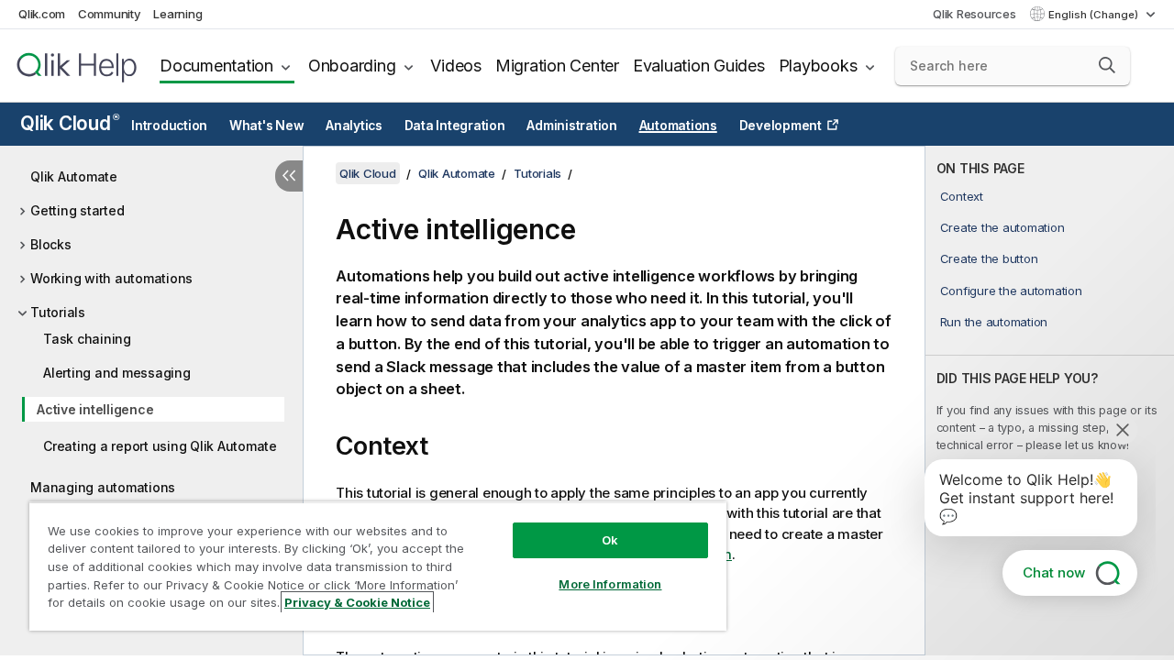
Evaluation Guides (699, 65)
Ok (610, 540)
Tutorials (57, 312)
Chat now (1054, 572)
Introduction (169, 125)
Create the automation (1002, 227)
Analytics (354, 125)
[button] (1107, 65)
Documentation (216, 65)
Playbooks (818, 65)
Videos (456, 65)
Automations (678, 125)
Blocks (51, 244)
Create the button (989, 258)
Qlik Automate (73, 176)
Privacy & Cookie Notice (357, 602)
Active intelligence (95, 409)
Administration (571, 125)
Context (961, 196)
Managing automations (102, 487)
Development (780, 125)
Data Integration (454, 125)
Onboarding (352, 65)
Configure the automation (1011, 290)
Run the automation (994, 321)
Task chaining (87, 338)
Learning (177, 13)
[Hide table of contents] (289, 176)
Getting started (77, 210)
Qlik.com (41, 13)
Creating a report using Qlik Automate (160, 446)
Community (109, 13)
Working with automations (111, 278)
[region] (377, 566)
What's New (267, 125)
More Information (610, 584)
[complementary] (1049, 400)
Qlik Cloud (69, 123)
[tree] (151, 344)
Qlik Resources (974, 13)
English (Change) (1094, 14)
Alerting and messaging (117, 372)
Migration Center (557, 65)
